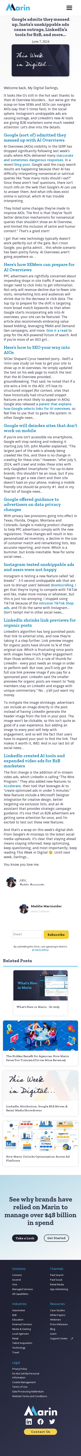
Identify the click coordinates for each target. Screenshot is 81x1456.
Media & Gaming (21, 1329)
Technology (18, 1347)
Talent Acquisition (22, 1343)
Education (17, 1319)
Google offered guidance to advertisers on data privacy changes (32, 504)
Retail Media (57, 1284)
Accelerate (12, 786)
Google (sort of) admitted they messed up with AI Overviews (35, 137)
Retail (15, 1338)
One (14, 1284)
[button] (69, 8)
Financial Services (22, 1324)
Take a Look (25, 1238)
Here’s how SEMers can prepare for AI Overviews (39, 267)
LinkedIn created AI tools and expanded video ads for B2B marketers (34, 760)
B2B (14, 1315)
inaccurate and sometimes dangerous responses (38, 157)
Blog (52, 1329)
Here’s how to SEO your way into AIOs (37, 350)
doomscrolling (62, 585)
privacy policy (40, 949)
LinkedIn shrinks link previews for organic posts (40, 622)
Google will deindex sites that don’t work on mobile (40, 428)
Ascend (16, 1279)
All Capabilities (20, 1294)
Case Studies (57, 1310)
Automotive (18, 1310)
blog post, (23, 164)
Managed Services (22, 1289)
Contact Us (40, 1432)
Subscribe (56, 934)
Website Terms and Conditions (29, 1396)
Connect (17, 1275)
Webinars (55, 1319)
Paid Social (56, 1279)
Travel (15, 1352)
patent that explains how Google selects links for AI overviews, (38, 406)
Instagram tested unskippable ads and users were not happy (39, 567)
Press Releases (59, 1324)
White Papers (57, 1315)
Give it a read (56, 330)
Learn (53, 1333)
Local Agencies (20, 1333)
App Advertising (59, 1289)
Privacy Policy (19, 1368)
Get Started (56, 1238)
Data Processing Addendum (28, 1391)
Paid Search (56, 1275)
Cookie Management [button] (24, 1382)
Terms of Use (20, 1386)
